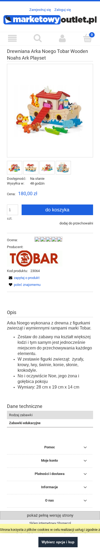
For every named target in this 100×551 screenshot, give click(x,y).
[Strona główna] (50, 19)
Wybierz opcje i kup (58, 542)
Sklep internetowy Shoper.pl (50, 523)
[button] (12, 38)
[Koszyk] (87, 38)
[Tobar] (34, 259)
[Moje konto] (62, 38)
